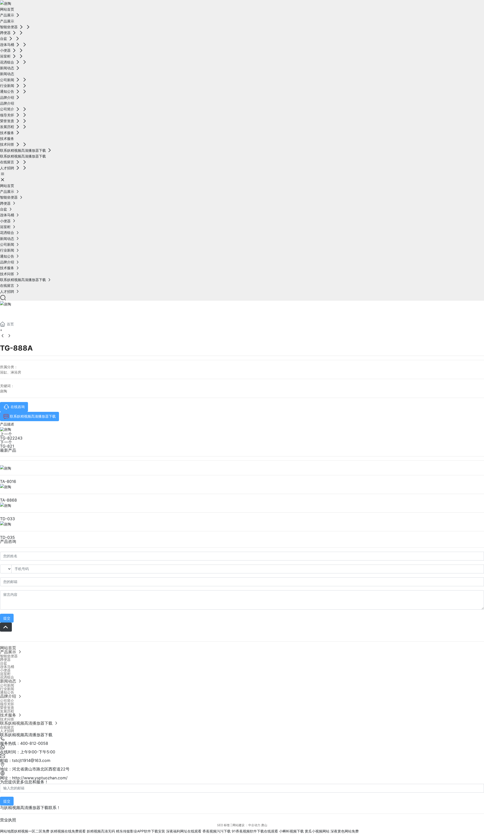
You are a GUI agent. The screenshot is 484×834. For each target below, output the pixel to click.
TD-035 (7, 537)
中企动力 (254, 825)
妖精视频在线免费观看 (68, 831)
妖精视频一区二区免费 (31, 831)
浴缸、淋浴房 (10, 372)
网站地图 (7, 831)
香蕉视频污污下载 (216, 831)
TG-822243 (11, 438)
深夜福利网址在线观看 (183, 831)
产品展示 (20, 313)
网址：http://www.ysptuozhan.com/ (34, 777)
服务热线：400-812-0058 (24, 743)
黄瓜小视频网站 (317, 831)
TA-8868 (8, 500)
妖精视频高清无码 (101, 831)
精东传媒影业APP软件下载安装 (140, 831)
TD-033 (7, 518)
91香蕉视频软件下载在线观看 (255, 831)
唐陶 (3, 391)
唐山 (264, 825)
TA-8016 (8, 481)
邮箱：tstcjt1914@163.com (25, 760)
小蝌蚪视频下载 (291, 831)
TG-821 (7, 446)
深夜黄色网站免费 (344, 831)
